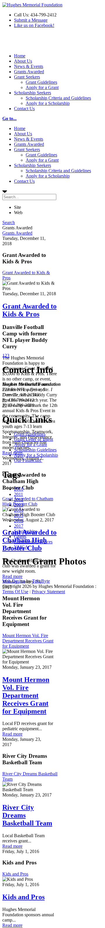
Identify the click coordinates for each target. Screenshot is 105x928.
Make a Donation (18, 42)
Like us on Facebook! (34, 25)
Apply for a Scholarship (48, 103)
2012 (18, 499)
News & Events (28, 66)
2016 (18, 520)
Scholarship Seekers (32, 92)
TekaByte (41, 581)
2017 (18, 525)
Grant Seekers (27, 76)
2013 (18, 504)
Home (19, 55)
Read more (12, 452)
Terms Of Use (15, 591)
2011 (18, 494)
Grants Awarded (29, 71)
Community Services (33, 541)
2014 (18, 510)
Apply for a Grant (42, 87)
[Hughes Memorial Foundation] (32, 4)
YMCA (21, 547)
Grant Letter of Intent (33, 439)
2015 (18, 515)
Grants (20, 536)
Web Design (13, 581)
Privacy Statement (48, 591)
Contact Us (24, 108)
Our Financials (28, 460)
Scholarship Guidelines (35, 449)
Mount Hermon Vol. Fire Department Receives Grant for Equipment (27, 641)
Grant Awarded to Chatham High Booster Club (27, 501)
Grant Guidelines (41, 82)
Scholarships (25, 531)
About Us (23, 61)
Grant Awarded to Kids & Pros (29, 310)
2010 (18, 489)
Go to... (9, 118)
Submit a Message (31, 20)
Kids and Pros (15, 873)
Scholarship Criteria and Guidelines (58, 97)
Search (8, 222)
